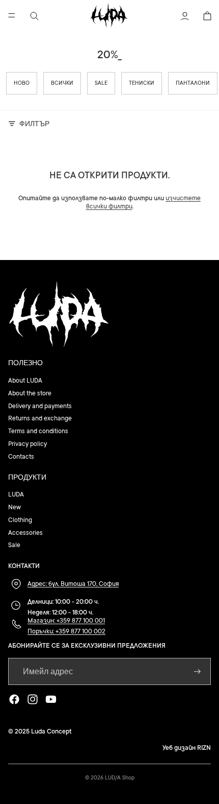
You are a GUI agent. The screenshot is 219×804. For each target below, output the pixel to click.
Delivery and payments (40, 406)
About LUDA (25, 380)
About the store (29, 393)
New (14, 507)
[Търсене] (33, 15)
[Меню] (11, 15)
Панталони (193, 83)
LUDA (16, 494)
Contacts (21, 456)
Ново (22, 83)
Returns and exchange (40, 418)
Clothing (20, 520)
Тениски (141, 83)
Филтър (34, 123)
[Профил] (184, 15)
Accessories (25, 532)
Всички (62, 83)
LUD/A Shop (119, 778)
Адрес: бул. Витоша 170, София (73, 583)
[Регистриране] (197, 671)
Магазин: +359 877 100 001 (66, 620)
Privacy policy (27, 443)
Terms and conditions (38, 431)
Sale (101, 83)
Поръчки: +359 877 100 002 (66, 631)
